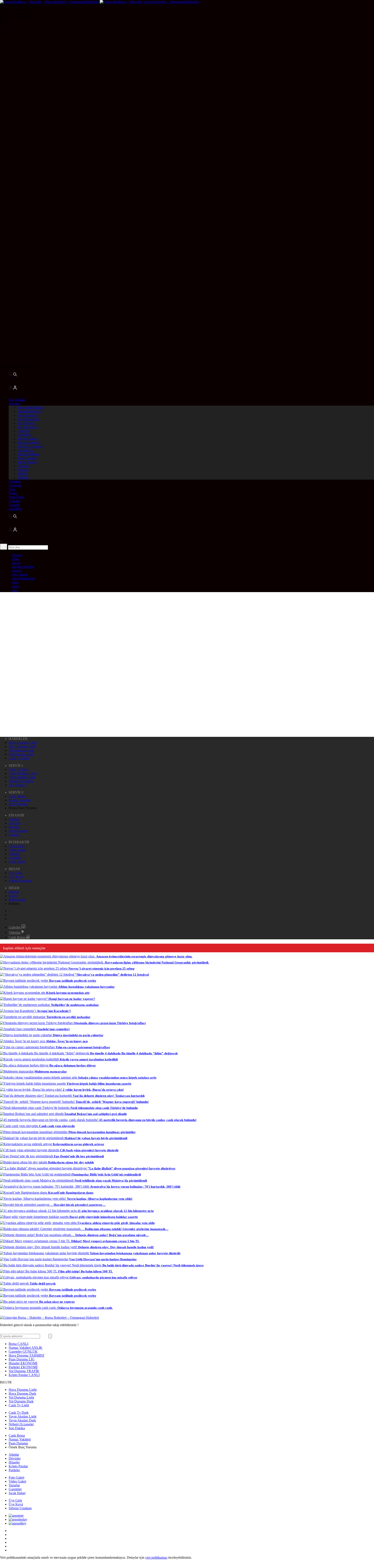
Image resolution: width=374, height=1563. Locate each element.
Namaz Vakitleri (28, 454)
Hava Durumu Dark (22, 746)
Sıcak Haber (17, 861)
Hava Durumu (27, 415)
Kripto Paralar (27, 462)
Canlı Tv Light (19, 758)
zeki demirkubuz (23, 578)
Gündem (15, 481)
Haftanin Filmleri (29, 411)
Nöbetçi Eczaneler (29, 446)
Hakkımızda (17, 899)
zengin (16, 570)
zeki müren (19, 574)
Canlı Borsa (25, 450)
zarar (15, 586)
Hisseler (22, 470)
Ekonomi (15, 485)
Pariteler (23, 477)
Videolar (14, 501)
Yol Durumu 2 (27, 427)
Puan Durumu (27, 458)
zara (14, 590)
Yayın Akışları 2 (28, 442)
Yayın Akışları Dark (22, 777)
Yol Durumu (25, 423)
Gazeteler (15, 509)
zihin (15, 559)
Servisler (15, 403)
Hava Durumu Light (23, 742)
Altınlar (22, 473)
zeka (14, 582)
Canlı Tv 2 (24, 435)
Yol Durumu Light (21, 750)
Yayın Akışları (27, 438)
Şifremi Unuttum (20, 880)
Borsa (18, 1344)
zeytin (15, 563)
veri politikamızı (156, 1557)
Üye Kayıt (16, 877)
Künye (13, 896)
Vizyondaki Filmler (30, 407)
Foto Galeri (16, 497)
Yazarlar (14, 505)
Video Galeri (17, 850)
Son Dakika (17, 400)
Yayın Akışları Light (22, 773)
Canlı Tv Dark (19, 769)
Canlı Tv (23, 431)
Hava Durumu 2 (28, 419)
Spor (12, 489)
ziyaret (16, 555)
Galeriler (15, 927)
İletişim (14, 892)
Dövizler (23, 466)
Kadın (13, 493)
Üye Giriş (15, 873)
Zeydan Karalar (22, 567)
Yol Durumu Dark (21, 754)
